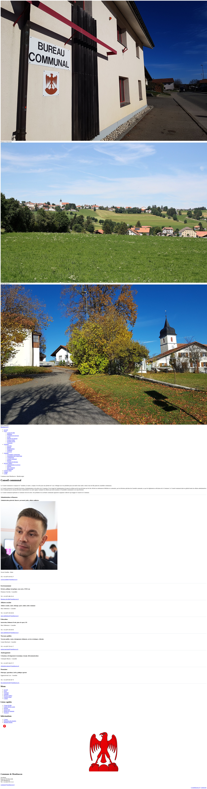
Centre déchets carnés (9, 707)
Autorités (6, 453)
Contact (6, 472)
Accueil (6, 430)
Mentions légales (8, 722)
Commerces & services (13, 435)
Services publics (8, 463)
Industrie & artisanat (12, 438)
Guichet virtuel (7, 470)
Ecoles (9, 437)
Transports (9, 443)
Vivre (5, 431)
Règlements (10, 469)
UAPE (5, 473)
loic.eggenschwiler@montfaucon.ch (10, 682)
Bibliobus (9, 434)
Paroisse (9, 460)
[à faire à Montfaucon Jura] (4, 727)
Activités (9, 446)
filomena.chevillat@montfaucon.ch (10, 599)
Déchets (9, 466)
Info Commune (11, 467)
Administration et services (13, 464)
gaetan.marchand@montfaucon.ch (9, 649)
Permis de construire (9, 711)
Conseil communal (12, 459)
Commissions (10, 457)
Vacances (9, 451)
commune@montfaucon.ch (7, 785)
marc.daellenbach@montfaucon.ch (9, 616)
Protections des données (10, 721)
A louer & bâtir (11, 432)
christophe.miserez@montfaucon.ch (10, 666)
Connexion (203, 787)
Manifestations (11, 448)
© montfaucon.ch (195, 787)
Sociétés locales (11, 441)
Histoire (9, 447)
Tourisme (6, 444)
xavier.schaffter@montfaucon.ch (9, 579)
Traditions (9, 450)
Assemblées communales (13, 454)
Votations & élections (12, 462)
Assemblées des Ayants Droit (14, 456)
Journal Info (7, 709)
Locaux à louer (11, 440)
